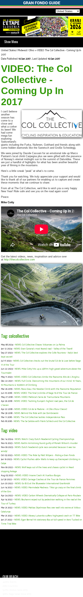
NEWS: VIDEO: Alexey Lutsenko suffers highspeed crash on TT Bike (47, 516)
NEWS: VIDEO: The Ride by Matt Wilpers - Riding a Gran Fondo (44, 455)
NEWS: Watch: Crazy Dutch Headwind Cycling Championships (44, 439)
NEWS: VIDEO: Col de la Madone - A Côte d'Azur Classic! (40, 409)
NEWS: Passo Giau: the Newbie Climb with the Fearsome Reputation (47, 389)
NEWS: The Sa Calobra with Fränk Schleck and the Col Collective (44, 421)
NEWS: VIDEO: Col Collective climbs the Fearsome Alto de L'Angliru (46, 377)
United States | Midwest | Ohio (17, 50)
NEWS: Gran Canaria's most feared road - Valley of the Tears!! (43, 349)
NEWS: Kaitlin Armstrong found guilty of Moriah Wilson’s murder (46, 443)
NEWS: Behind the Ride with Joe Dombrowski (36, 413)
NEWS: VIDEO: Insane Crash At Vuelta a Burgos (38, 475)
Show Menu (11, 41)
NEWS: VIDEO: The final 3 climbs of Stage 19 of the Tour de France (46, 393)
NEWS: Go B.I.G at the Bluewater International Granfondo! (42, 483)
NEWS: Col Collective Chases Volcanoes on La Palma (40, 345)
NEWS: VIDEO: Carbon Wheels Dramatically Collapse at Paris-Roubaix (48, 496)
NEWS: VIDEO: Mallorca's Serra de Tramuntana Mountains (42, 397)
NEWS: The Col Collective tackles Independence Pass (39, 417)
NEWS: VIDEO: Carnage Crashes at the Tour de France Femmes (44, 479)
